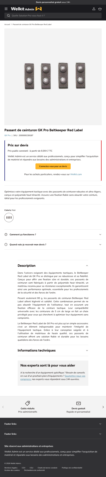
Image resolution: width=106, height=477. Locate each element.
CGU (31, 468)
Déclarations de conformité (34, 470)
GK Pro (7, 135)
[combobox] (53, 15)
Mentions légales (10, 468)
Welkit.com (76, 174)
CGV (23, 468)
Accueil (7, 24)
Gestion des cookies (12, 470)
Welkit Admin (15, 463)
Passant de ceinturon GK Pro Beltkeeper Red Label (32, 24)
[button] (100, 9)
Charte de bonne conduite (47, 468)
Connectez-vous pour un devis (53, 166)
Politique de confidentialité (72, 468)
